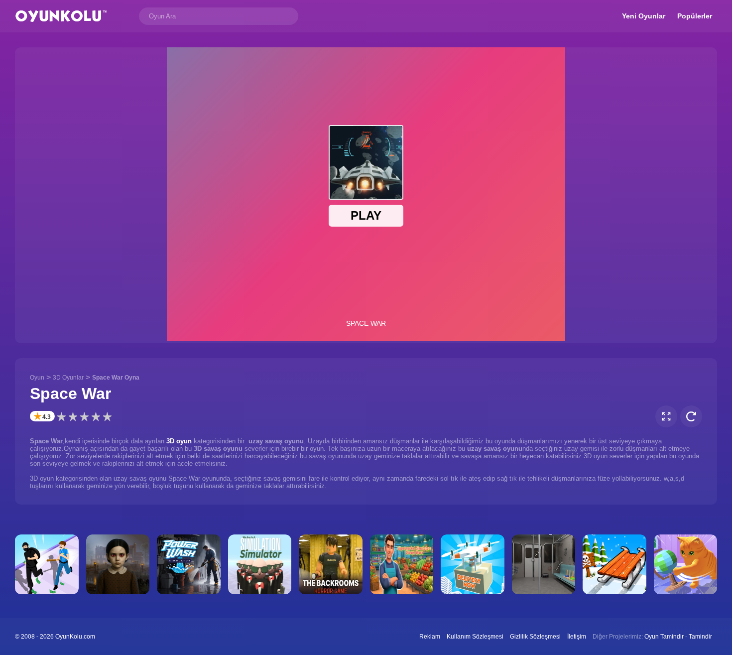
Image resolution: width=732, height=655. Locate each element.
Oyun (37, 377)
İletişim (576, 636)
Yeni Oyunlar (643, 16)
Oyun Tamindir (664, 636)
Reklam (429, 636)
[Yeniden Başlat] (691, 416)
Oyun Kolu (61, 16)
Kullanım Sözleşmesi (475, 636)
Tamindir (700, 636)
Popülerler (694, 16)
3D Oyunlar (68, 377)
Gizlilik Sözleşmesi (535, 636)
